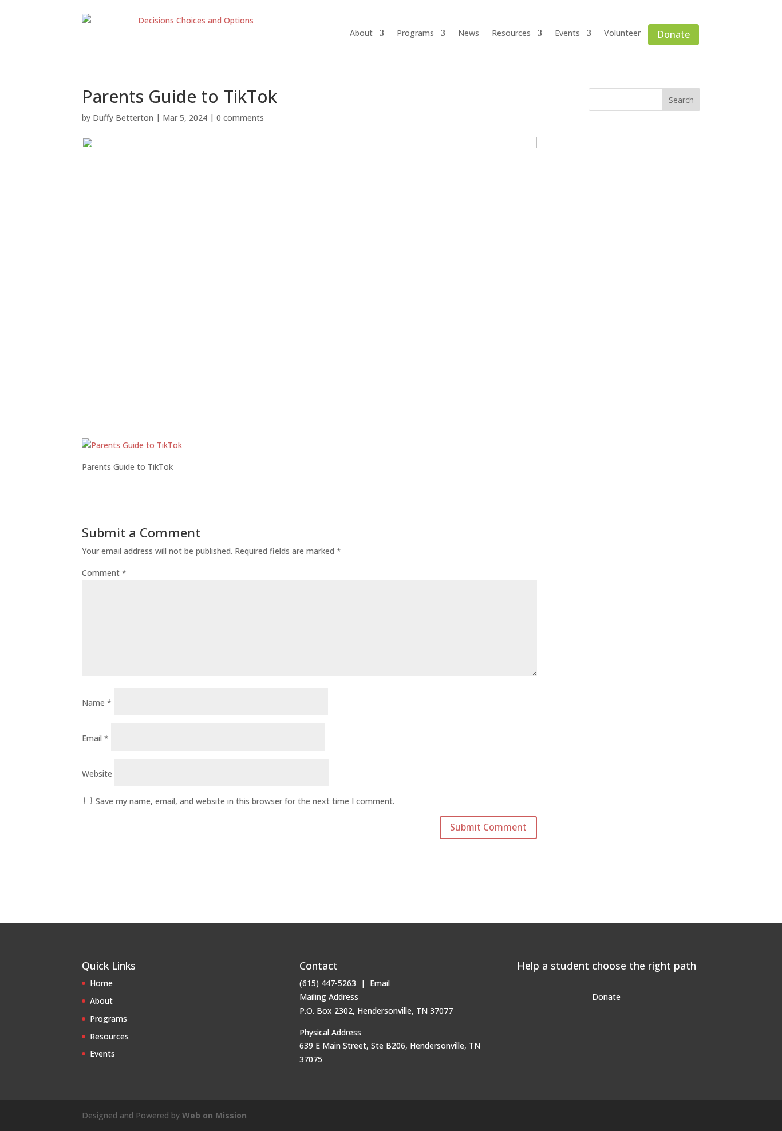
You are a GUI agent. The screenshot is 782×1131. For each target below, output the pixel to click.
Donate (673, 34)
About (361, 32)
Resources (511, 32)
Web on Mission (214, 1115)
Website (97, 773)
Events (567, 32)
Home (101, 983)
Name (97, 702)
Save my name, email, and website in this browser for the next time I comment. (245, 801)
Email (95, 738)
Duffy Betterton (123, 117)
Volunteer (622, 32)
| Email (373, 983)
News (468, 32)
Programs (415, 32)
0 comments (240, 117)
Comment (104, 572)
